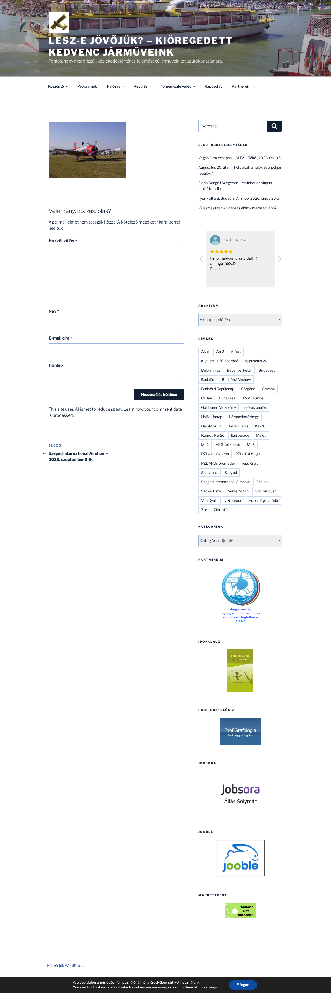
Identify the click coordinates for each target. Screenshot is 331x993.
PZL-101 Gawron (215, 454)
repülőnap (250, 463)
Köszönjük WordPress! (65, 965)
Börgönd (248, 389)
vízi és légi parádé (263, 500)
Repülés (140, 86)
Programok (87, 86)
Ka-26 (260, 426)
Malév (261, 435)
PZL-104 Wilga (248, 454)
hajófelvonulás (255, 407)
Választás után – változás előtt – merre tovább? (237, 208)
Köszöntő (56, 86)
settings (210, 987)
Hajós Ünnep (211, 416)
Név (54, 311)
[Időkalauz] (240, 670)
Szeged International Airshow (225, 482)
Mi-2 (205, 444)
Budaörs (208, 379)
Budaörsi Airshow (236, 379)
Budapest (267, 370)
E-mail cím (60, 338)
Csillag (206, 398)
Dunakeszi (227, 398)
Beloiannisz (210, 370)
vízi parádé (233, 500)
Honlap (56, 365)
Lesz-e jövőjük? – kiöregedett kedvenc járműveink (141, 46)
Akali (205, 351)
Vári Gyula (209, 500)
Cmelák (268, 389)
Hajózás (113, 86)
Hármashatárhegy (244, 416)
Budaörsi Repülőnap (217, 389)
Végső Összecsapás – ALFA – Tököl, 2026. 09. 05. (239, 158)
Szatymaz (209, 472)
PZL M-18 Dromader (218, 463)
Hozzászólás (63, 240)
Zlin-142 (220, 509)
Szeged (230, 472)
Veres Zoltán (238, 491)
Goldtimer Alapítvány (218, 407)
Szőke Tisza (211, 491)
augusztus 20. (256, 361)
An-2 (220, 351)
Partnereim (242, 86)
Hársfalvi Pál (211, 426)
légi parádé (240, 435)
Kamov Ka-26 (212, 435)
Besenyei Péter (239, 370)
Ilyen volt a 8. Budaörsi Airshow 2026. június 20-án (239, 198)
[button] (279, 260)
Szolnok (262, 482)
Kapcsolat (213, 86)
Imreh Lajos (238, 426)
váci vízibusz (265, 491)
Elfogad (243, 984)
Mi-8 (251, 444)
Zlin (204, 509)
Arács (236, 351)
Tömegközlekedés (176, 86)
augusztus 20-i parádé (219, 361)
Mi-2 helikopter (227, 444)
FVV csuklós (253, 398)
